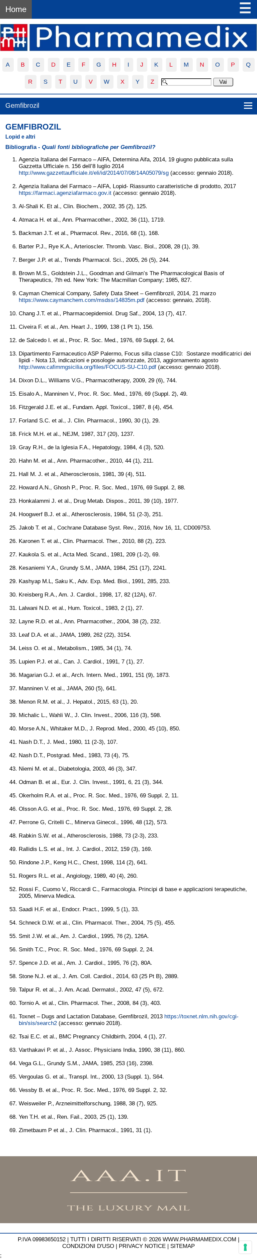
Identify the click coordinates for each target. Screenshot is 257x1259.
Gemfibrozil (22, 105)
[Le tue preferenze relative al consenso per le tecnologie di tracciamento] (245, 1247)
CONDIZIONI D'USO (88, 1246)
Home (15, 9)
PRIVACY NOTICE (142, 1246)
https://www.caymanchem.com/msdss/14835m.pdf (82, 300)
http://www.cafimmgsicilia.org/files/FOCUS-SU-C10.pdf (87, 367)
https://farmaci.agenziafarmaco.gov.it (65, 193)
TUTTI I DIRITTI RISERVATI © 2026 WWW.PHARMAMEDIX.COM (153, 1239)
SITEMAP (182, 1246)
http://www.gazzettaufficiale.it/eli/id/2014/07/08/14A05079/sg (94, 173)
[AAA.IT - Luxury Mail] (128, 1221)
